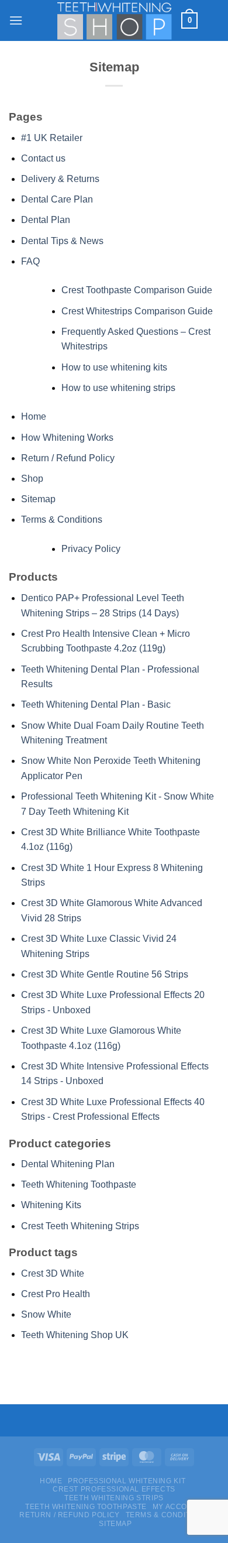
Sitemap (38, 499)
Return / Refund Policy (68, 458)
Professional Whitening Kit (126, 1481)
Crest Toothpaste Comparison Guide (136, 290)
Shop (32, 479)
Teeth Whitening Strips (113, 1498)
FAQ (30, 261)
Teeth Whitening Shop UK (75, 1335)
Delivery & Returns (60, 179)
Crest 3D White (52, 1273)
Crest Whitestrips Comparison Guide (137, 311)
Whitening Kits (51, 1205)
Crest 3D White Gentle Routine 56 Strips (104, 974)
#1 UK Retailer (51, 138)
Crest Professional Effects (114, 1489)
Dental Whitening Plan (68, 1164)
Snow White (46, 1314)
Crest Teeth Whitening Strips (80, 1226)
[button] (16, 20)
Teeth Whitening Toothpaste (78, 1184)
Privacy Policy (90, 549)
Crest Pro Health (55, 1294)
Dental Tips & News (62, 241)
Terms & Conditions (61, 519)
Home (33, 416)
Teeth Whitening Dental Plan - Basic (96, 704)
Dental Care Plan (57, 199)
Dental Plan (45, 220)
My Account (178, 1507)
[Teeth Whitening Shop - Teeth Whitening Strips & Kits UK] (114, 21)
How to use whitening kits (114, 367)
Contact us (43, 158)
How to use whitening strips (118, 388)
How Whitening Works (67, 438)
